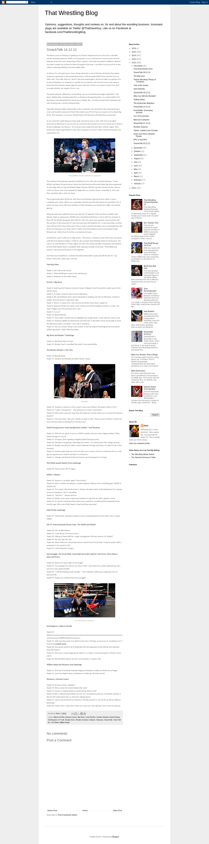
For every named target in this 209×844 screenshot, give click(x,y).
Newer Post (52, 810)
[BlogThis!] (75, 713)
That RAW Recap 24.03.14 (151, 244)
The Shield (55, 722)
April (136, 173)
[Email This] (73, 713)
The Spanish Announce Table (143, 457)
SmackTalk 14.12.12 (142, 107)
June (136, 166)
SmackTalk (108, 720)
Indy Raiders (149, 311)
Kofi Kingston (53, 720)
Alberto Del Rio (59, 717)
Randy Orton (70, 720)
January (137, 184)
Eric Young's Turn (151, 223)
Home (85, 810)
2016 (134, 48)
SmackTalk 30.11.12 (142, 143)
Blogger (115, 837)
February (138, 180)
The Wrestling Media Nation (142, 454)
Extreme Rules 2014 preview (150, 388)
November (138, 148)
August (137, 158)
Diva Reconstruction (150, 290)
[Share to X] (78, 713)
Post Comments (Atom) (67, 815)
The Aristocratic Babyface (144, 103)
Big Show (81, 717)
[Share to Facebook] (81, 713)
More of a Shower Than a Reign (144, 355)
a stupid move (60, 644)
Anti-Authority (139, 89)
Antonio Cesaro (71, 717)
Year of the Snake (141, 85)
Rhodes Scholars (82, 720)
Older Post (117, 810)
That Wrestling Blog (71, 12)
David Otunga (114, 717)
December (138, 66)
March (137, 176)
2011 (134, 188)
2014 (134, 55)
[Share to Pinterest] (84, 713)
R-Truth (61, 720)
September (139, 155)
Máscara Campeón (141, 120)
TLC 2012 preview (141, 116)
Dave (146, 426)
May (136, 169)
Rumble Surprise (141, 127)
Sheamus (99, 720)
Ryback (92, 720)
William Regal (64, 722)
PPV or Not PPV (140, 140)
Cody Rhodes (90, 717)
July (136, 162)
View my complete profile (139, 443)
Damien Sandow (102, 717)
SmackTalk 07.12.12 (142, 123)
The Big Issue (139, 76)
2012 (134, 63)
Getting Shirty (139, 100)
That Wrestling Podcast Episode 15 (151, 202)
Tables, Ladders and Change (146, 130)
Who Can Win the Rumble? (145, 96)
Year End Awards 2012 (143, 69)
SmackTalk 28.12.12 (142, 72)
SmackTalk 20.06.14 (148, 333)
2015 (134, 52)
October (137, 151)
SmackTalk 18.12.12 (142, 92)
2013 (134, 59)
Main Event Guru (138, 371)
